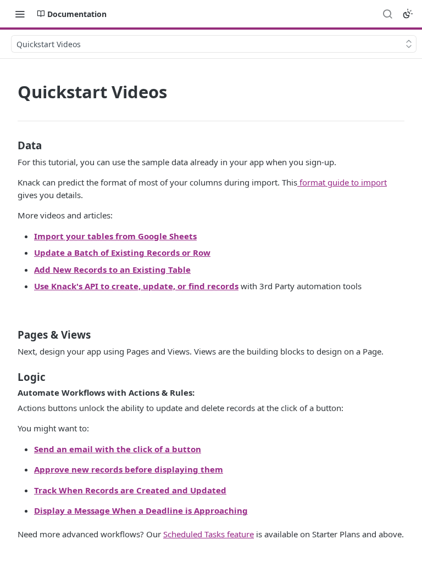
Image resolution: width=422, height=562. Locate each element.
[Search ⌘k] (387, 14)
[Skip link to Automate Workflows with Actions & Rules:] (10, 392)
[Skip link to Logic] (10, 376)
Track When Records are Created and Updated (130, 490)
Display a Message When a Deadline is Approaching (141, 510)
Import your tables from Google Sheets (115, 236)
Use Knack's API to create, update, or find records (136, 285)
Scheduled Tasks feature (208, 534)
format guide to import (342, 182)
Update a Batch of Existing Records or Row (122, 252)
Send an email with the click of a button (117, 448)
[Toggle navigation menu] (20, 14)
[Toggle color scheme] (408, 14)
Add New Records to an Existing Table (112, 269)
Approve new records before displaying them (128, 469)
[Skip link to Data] (10, 144)
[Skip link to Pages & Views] (10, 334)
